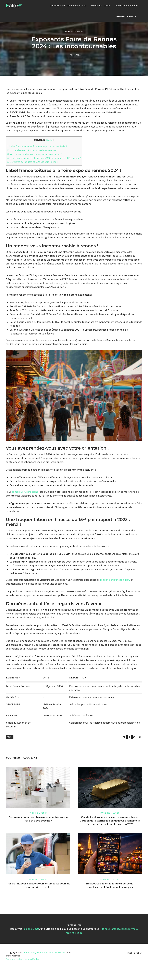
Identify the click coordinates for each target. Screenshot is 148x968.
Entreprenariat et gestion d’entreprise (68, 6)
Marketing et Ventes (100, 6)
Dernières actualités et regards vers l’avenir (32, 161)
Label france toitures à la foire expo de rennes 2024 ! (37, 146)
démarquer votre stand (25, 491)
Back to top (133, 953)
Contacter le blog (14, 959)
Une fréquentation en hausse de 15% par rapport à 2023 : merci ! (44, 158)
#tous (9, 737)
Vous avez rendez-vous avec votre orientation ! (34, 154)
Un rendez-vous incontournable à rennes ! (32, 150)
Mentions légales (31, 959)
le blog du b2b (31, 928)
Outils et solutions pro (126, 6)
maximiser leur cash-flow (115, 579)
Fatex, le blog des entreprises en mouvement (45, 952)
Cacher (49, 140)
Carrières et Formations (126, 16)
